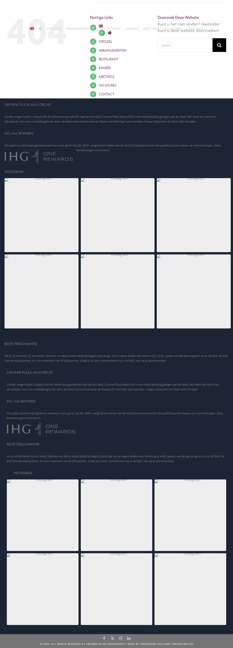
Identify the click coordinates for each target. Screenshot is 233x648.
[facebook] (104, 638)
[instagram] (120, 638)
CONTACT (106, 94)
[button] (42, 215)
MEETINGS (106, 76)
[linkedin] (129, 638)
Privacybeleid (183, 644)
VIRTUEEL (105, 41)
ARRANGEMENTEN (113, 50)
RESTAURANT (108, 59)
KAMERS (105, 68)
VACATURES (107, 85)
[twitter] (112, 638)
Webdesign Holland (155, 644)
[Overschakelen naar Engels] (32, 28)
